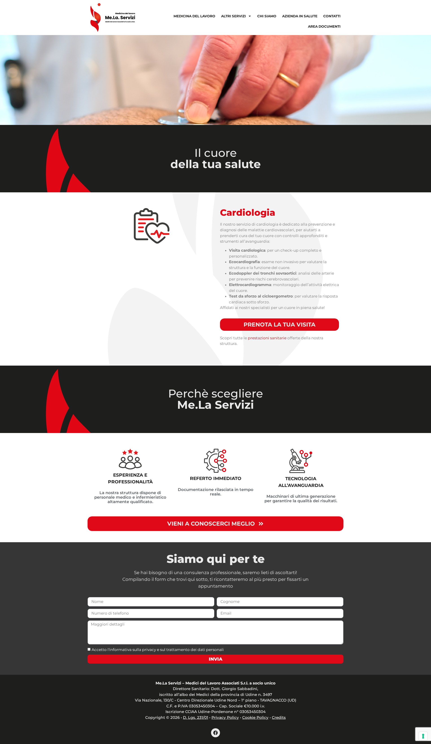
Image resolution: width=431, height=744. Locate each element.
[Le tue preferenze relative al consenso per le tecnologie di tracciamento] (423, 736)
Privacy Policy (225, 717)
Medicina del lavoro (194, 16)
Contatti (332, 16)
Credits (279, 717)
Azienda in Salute (299, 16)
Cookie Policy (255, 717)
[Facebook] (215, 732)
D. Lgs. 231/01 (195, 717)
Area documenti (324, 26)
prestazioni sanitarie (267, 338)
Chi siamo (266, 16)
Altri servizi (233, 16)
